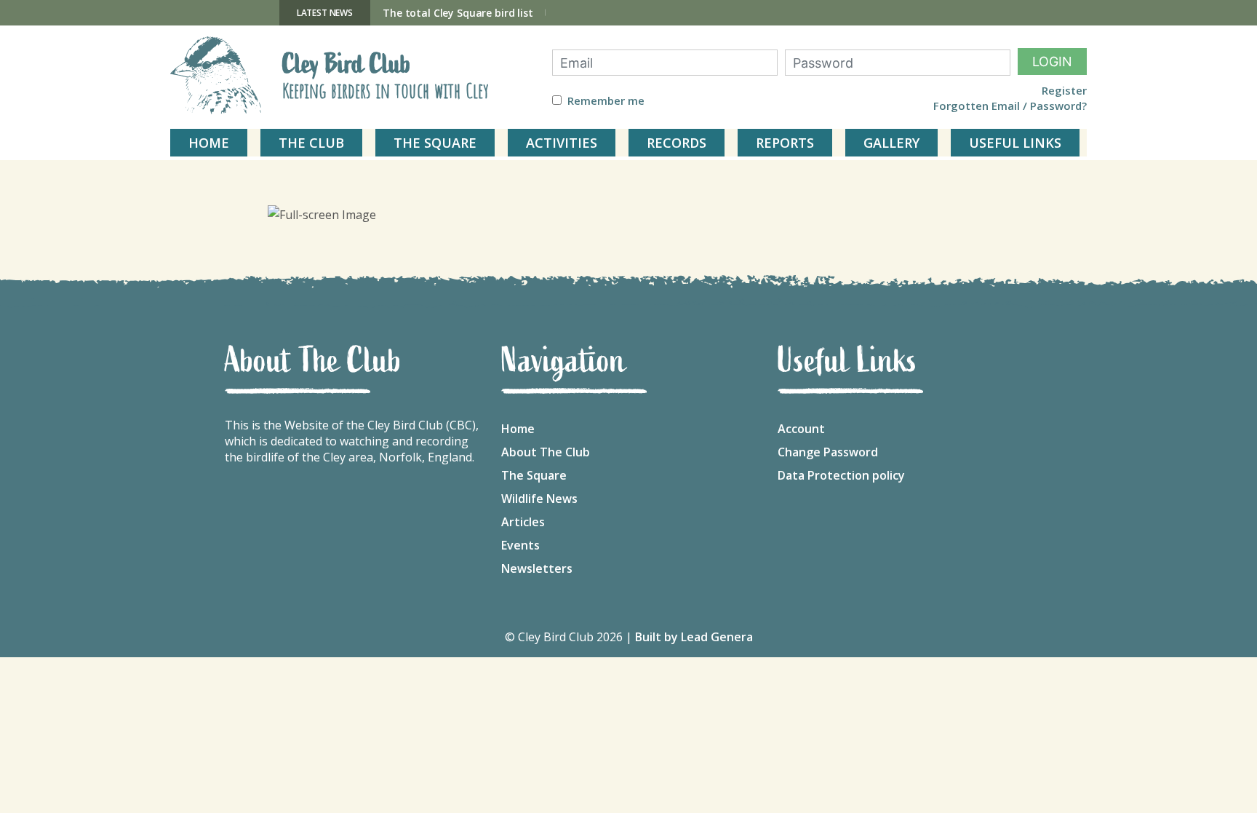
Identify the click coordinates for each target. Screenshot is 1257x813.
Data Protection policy (841, 475)
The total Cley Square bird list (458, 13)
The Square (534, 475)
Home (518, 429)
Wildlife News (539, 498)
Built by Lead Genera (694, 637)
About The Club (545, 452)
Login (1052, 61)
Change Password (828, 452)
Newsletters (536, 568)
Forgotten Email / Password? (1010, 105)
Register (1064, 90)
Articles (523, 522)
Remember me (606, 100)
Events (520, 545)
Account (801, 429)
